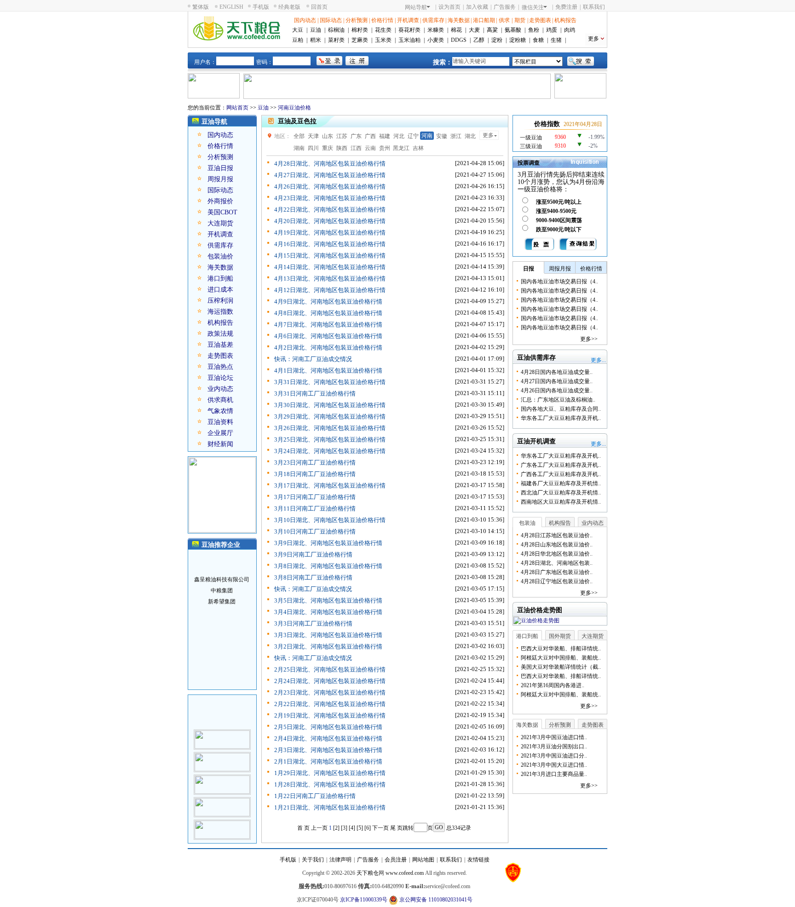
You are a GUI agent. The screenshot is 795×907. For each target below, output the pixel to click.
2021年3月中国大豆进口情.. (554, 765)
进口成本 (220, 289)
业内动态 (220, 388)
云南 (370, 148)
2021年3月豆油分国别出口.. (554, 746)
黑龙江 (401, 148)
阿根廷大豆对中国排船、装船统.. (561, 657)
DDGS (459, 40)
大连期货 (220, 223)
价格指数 (547, 124)
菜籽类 (336, 40)
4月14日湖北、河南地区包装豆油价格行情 (330, 267)
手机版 (261, 7)
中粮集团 (222, 583)
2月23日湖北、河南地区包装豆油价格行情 (330, 692)
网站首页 (237, 107)
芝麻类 (359, 40)
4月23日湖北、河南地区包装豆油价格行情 (330, 198)
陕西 (341, 148)
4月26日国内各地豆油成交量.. (557, 390)
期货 (519, 20)
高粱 (492, 30)
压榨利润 (220, 300)
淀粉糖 (517, 40)
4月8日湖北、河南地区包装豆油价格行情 (328, 313)
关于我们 (313, 859)
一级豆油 (531, 137)
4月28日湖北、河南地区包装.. (557, 563)
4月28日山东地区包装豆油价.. (557, 544)
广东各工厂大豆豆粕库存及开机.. (561, 465)
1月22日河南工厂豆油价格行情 (315, 795)
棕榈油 (336, 30)
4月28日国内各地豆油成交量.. (557, 372)
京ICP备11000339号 (363, 899)
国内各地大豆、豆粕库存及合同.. (561, 409)
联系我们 (594, 7)
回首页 (319, 7)
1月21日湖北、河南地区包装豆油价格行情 (330, 807)
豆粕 (297, 40)
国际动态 (331, 20)
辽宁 (413, 136)
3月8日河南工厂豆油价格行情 (313, 577)
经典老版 (289, 7)
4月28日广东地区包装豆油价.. (557, 572)
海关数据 (459, 20)
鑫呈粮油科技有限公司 (221, 572)
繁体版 (200, 7)
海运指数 (220, 311)
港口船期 (484, 20)
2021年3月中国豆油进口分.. (554, 755)
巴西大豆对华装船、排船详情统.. (561, 648)
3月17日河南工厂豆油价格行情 (315, 497)
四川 (313, 148)
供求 (504, 20)
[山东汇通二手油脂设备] (222, 800)
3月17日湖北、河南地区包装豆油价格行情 (330, 485)
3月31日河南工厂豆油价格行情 (315, 393)
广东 (356, 136)
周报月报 (220, 179)
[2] (336, 828)
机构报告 (565, 20)
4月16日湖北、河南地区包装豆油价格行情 (330, 244)
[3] (344, 828)
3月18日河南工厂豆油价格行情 (315, 474)
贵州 (384, 148)
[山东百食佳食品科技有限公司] (222, 755)
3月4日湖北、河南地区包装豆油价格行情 (328, 611)
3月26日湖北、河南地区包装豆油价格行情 (330, 428)
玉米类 (383, 40)
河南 (426, 135)
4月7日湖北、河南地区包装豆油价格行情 (328, 324)
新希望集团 (222, 594)
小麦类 (435, 40)
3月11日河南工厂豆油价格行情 (315, 508)
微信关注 (533, 7)
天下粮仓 (368, 873)
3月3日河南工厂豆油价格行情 (313, 623)
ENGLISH (231, 7)
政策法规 (220, 333)
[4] (352, 828)
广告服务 (505, 7)
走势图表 (540, 20)
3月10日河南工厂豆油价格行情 (315, 531)
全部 (299, 136)
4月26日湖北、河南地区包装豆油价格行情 (330, 186)
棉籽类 (359, 30)
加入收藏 (477, 7)
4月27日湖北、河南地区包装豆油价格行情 (330, 175)
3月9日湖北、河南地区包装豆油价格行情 (328, 543)
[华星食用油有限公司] (222, 823)
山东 (327, 136)
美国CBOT (222, 212)
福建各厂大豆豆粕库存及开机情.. (561, 483)
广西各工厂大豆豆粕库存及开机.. (561, 474)
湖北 (470, 136)
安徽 (441, 136)
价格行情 (382, 20)
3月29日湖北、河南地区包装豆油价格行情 (330, 416)
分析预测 (357, 20)
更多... (598, 360)
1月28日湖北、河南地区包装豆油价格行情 (330, 784)
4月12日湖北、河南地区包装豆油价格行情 (330, 290)
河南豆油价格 (294, 107)
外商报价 (220, 201)
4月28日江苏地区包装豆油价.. (557, 535)
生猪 (556, 40)
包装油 (527, 523)
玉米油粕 (409, 40)
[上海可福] (222, 732)
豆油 (315, 30)
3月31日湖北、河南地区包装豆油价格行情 (330, 382)
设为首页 (449, 7)
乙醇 (478, 40)
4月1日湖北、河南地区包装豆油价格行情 (328, 370)
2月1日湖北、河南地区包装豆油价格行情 (328, 761)
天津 (313, 136)
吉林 (418, 148)
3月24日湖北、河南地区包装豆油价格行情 (330, 451)
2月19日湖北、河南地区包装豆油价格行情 (330, 715)
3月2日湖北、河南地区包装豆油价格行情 (328, 646)
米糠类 (435, 30)
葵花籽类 (409, 30)
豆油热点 (220, 366)
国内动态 (305, 20)
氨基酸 (513, 30)
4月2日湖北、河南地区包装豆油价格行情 (328, 347)
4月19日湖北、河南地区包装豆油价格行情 (330, 232)
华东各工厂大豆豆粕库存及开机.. (561, 418)
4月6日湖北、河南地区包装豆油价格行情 (328, 336)
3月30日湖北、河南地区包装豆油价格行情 (330, 405)
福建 (384, 136)
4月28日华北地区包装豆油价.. (557, 554)
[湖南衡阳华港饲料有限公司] (222, 778)
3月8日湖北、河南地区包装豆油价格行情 (328, 566)
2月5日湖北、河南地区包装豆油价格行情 (328, 726)
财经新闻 (220, 444)
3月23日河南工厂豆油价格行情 (315, 462)
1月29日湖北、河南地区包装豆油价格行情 (330, 772)
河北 (398, 136)
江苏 (341, 136)
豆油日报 (220, 168)
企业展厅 (220, 433)
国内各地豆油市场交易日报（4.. (559, 281)
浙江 (455, 136)
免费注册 (566, 7)
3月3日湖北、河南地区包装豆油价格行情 (328, 634)
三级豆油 (531, 146)
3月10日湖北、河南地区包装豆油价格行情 (330, 520)
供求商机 (220, 399)
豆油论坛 (220, 377)
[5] (360, 828)
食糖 (538, 40)
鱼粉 (533, 30)
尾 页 (396, 828)
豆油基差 (220, 344)
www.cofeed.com (405, 873)
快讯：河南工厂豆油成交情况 (313, 359)
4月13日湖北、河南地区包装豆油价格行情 (330, 278)
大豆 (297, 30)
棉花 (456, 30)
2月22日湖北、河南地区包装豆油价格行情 (330, 703)
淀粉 (496, 40)
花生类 (383, 30)
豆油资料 (220, 422)
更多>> (589, 339)
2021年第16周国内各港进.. (552, 685)
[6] (367, 828)
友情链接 (478, 859)
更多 (593, 38)
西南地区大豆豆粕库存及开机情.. (561, 502)
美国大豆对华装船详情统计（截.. (561, 667)
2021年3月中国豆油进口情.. (554, 737)
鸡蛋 (551, 30)
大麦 (474, 30)
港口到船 (220, 278)
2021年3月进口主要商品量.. (554, 774)
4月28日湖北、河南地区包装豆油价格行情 (330, 163)
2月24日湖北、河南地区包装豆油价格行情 (330, 680)
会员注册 (396, 859)
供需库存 (433, 20)
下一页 (380, 828)
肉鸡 (569, 30)
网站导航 (416, 7)
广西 (370, 136)
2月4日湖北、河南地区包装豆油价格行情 (328, 738)
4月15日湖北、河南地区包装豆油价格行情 (330, 255)
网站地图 (423, 859)
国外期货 (560, 636)
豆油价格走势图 (539, 610)
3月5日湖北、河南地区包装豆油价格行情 (328, 600)
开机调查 (408, 20)
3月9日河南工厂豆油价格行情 (313, 554)
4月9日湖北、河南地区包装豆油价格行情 (328, 301)
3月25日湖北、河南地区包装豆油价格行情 (330, 439)
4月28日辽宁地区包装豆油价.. (557, 581)
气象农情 (220, 411)
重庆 (327, 148)
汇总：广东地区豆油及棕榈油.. (558, 399)
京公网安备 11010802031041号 (435, 899)
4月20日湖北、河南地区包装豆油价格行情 (330, 221)
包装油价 (220, 256)
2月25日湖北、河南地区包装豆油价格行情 (330, 669)
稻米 (315, 40)
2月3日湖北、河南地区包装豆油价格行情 (328, 749)
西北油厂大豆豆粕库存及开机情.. (561, 492)
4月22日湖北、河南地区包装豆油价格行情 (330, 209)
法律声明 (340, 859)
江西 (356, 148)
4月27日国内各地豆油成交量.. (557, 381)
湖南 (299, 148)
